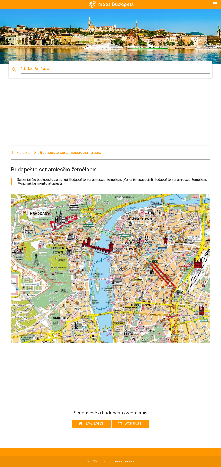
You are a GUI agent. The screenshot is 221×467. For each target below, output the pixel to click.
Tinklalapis (20, 152)
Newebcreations (123, 461)
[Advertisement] (110, 115)
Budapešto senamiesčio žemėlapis (70, 152)
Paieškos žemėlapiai (35, 69)
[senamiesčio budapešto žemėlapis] (110, 342)
